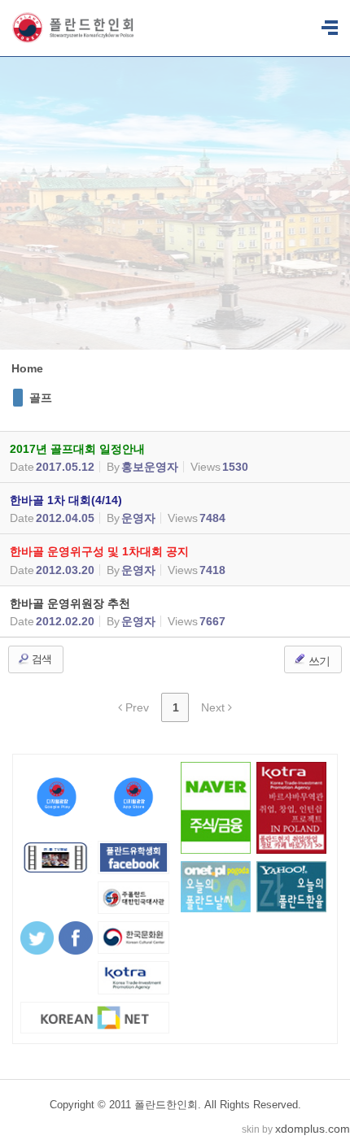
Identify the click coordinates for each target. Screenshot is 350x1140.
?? (330, 28)
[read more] (175, 457)
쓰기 (318, 661)
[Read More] (175, 611)
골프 (40, 397)
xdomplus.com (312, 1128)
